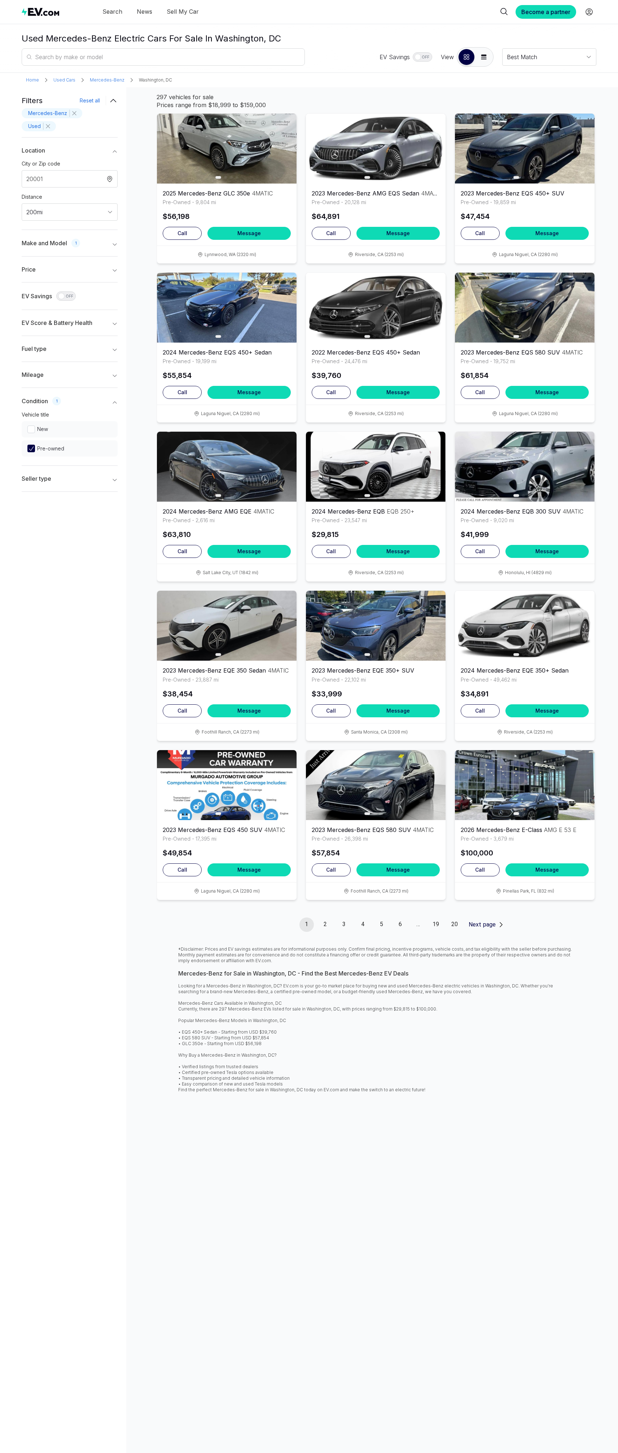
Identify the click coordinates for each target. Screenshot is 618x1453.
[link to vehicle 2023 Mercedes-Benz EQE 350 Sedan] (227, 626)
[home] (40, 12)
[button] (466, 57)
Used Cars (64, 80)
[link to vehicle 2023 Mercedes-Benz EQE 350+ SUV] (376, 626)
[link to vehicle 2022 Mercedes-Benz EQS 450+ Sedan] (376, 308)
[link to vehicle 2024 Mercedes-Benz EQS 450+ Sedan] (227, 308)
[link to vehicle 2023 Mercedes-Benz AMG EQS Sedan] (376, 149)
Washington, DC (155, 80)
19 (436, 924)
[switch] (422, 57)
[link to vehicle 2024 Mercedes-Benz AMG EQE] (227, 467)
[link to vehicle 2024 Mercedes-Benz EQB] (376, 467)
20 (454, 924)
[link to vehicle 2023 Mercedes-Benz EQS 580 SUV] (525, 308)
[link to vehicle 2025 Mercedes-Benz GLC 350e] (227, 149)
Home (32, 80)
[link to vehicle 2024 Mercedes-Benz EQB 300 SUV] (525, 467)
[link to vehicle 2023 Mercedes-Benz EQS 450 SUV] (227, 785)
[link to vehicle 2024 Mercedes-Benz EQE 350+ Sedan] (525, 626)
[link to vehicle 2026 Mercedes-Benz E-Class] (525, 785)
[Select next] (285, 145)
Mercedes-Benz (107, 80)
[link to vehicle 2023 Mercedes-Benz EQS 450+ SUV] (525, 149)
